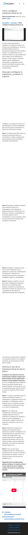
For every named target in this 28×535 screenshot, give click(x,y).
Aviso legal (11, 525)
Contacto (17, 525)
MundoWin (5, 23)
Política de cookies (14, 527)
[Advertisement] (14, 93)
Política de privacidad (14, 530)
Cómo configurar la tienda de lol (14, 519)
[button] (20, 3)
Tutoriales (14, 23)
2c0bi (8, 18)
